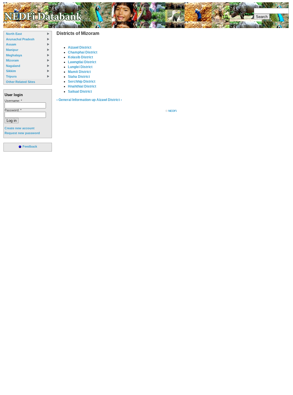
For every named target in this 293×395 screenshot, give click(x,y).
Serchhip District (81, 82)
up (94, 100)
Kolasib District (80, 57)
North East (14, 33)
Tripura (11, 76)
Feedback (30, 146)
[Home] (43, 20)
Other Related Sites (20, 82)
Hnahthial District (82, 86)
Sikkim (11, 71)
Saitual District (80, 92)
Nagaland (13, 66)
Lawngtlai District (82, 62)
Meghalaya (14, 55)
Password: (13, 110)
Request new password (22, 133)
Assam (11, 44)
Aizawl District (79, 47)
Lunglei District (80, 67)
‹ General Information (73, 100)
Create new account (20, 128)
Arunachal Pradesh (20, 39)
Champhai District (82, 52)
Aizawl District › (109, 100)
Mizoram (12, 60)
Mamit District (79, 72)
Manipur (12, 49)
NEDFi (172, 110)
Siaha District (79, 77)
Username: (13, 100)
